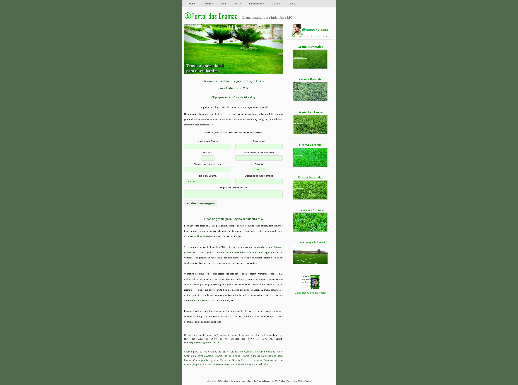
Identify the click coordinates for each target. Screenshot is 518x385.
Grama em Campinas (243, 351)
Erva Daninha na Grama (224, 364)
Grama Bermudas (310, 177)
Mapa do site (260, 364)
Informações (255, 3)
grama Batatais (274, 247)
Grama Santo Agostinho (310, 209)
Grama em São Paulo (270, 351)
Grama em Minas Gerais (198, 356)
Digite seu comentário (233, 187)
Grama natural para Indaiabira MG (267, 17)
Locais (274, 3)
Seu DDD (207, 152)
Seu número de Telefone (259, 152)
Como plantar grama (206, 360)
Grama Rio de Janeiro (227, 356)
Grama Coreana (310, 144)
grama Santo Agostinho (262, 252)
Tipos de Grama (205, 236)
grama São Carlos (194, 252)
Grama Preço (245, 364)
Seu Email (259, 141)
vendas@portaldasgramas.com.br (201, 342)
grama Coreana (215, 252)
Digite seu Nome (208, 141)
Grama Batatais (310, 79)
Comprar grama (273, 360)
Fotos (223, 3)
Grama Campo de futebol (310, 242)
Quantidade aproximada (259, 176)
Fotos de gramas (251, 360)
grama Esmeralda (254, 247)
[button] (191, 49)
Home (193, 3)
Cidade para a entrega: (208, 164)
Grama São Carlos (310, 112)
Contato (292, 3)
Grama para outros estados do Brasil (206, 351)
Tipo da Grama (208, 176)
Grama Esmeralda (310, 46)
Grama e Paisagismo (254, 356)
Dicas (236, 3)
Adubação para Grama (197, 364)
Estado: (259, 164)
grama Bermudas (235, 252)
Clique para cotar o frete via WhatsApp (233, 97)
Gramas (207, 3)
